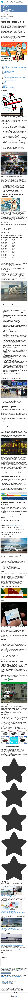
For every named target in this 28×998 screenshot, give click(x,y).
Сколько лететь (7, 9)
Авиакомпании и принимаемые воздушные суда (15, 67)
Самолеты (5, 8)
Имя (2, 952)
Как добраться (6, 11)
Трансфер (5, 83)
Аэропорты (6, 5)
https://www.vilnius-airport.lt (16, 525)
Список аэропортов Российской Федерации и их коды (14, 897)
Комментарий (4, 957)
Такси (4, 82)
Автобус (5, 85)
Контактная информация (9, 78)
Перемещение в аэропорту (9, 73)
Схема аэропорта (7, 72)
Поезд (4, 81)
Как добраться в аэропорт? (9, 80)
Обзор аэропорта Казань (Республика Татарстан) (12, 929)
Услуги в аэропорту (8, 70)
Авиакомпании (6, 6)
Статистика (5, 68)
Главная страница (5, 18)
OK (16, 996)
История (5, 66)
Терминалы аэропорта (8, 71)
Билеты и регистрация (8, 10)
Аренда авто (6, 86)
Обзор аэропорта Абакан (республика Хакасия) (12, 945)
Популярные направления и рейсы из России (14, 77)
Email (2, 955)
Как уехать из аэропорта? (9, 87)
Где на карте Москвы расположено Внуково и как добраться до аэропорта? (13, 913)
